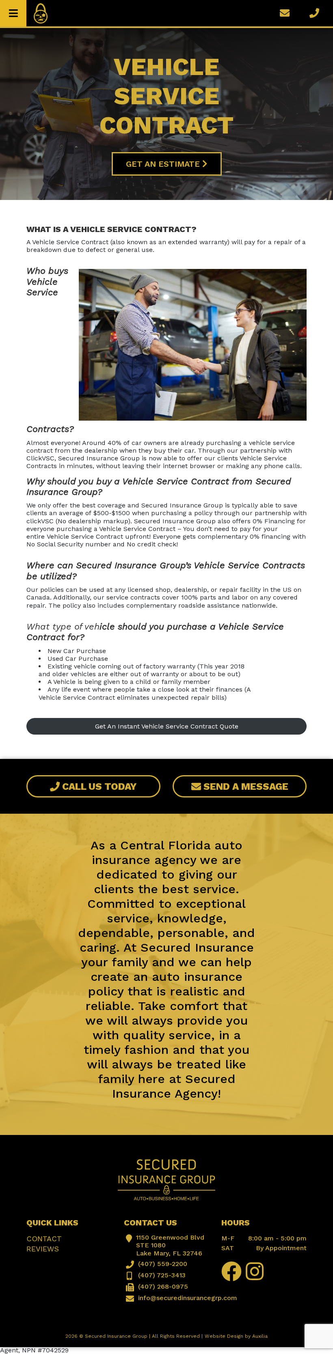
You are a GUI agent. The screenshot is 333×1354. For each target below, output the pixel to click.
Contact (44, 1238)
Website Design (224, 1336)
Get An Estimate (164, 164)
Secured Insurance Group (116, 1336)
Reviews (42, 1248)
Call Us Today (98, 786)
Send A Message (244, 786)
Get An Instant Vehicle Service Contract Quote (166, 726)
